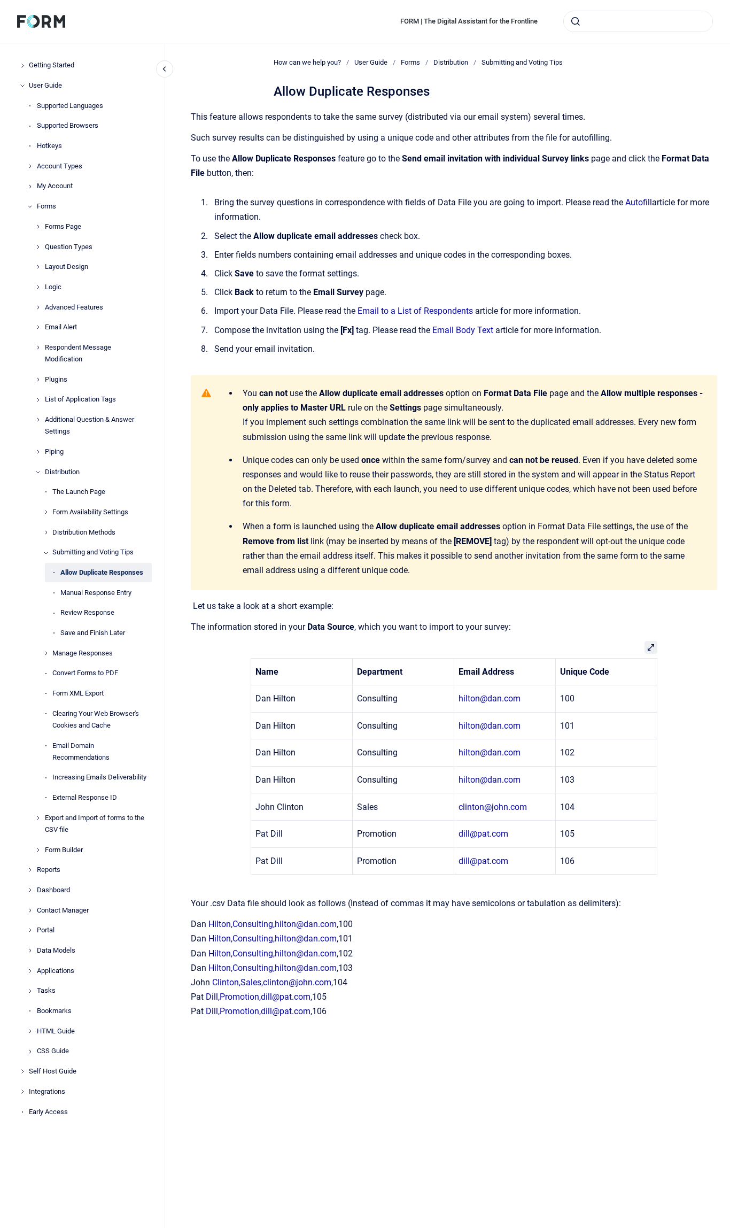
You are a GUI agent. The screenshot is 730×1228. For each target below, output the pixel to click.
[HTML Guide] (30, 1031)
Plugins (56, 379)
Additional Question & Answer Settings (89, 426)
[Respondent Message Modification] (38, 347)
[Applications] (30, 971)
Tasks (46, 991)
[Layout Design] (38, 266)
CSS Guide (53, 1051)
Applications (55, 971)
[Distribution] (38, 472)
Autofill (638, 202)
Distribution (62, 472)
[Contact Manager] (30, 910)
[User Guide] (22, 85)
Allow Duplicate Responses (101, 572)
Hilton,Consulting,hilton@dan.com (272, 924)
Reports (48, 870)
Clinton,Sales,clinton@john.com (271, 982)
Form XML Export (78, 694)
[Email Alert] (38, 327)
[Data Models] (30, 950)
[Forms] (30, 206)
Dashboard (53, 890)
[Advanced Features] (38, 307)
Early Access (48, 1112)
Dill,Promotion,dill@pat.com (258, 997)
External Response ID (84, 798)
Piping (54, 451)
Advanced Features (74, 307)
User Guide (45, 85)
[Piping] (38, 451)
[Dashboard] (30, 890)
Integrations (47, 1091)
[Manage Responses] (46, 653)
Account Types (59, 166)
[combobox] (638, 21)
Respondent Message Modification (78, 353)
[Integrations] (22, 1091)
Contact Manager (63, 910)
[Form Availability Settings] (46, 512)
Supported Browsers (67, 126)
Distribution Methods (83, 532)
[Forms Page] (38, 226)
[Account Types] (30, 166)
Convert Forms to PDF (85, 673)
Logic (53, 287)
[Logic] (38, 287)
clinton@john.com (493, 807)
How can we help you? (307, 62)
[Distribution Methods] (46, 532)
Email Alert (61, 327)
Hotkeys (49, 146)
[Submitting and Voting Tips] (46, 553)
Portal (46, 930)
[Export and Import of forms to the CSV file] (38, 818)
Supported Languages (70, 106)
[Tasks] (30, 991)
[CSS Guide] (30, 1051)
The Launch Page (78, 492)
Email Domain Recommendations (81, 751)
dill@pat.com (483, 834)
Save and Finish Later (92, 633)
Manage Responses (82, 653)
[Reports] (30, 870)
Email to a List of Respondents (415, 311)
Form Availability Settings (90, 512)
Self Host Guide (52, 1072)
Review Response (87, 613)
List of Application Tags (80, 400)
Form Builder (64, 850)
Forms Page (63, 226)
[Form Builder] (38, 850)
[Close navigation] (164, 69)
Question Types (68, 247)
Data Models (56, 950)
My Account (55, 186)
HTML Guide (56, 1031)
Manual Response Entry (95, 593)
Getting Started (51, 65)
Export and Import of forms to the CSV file (94, 823)
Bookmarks (54, 1011)
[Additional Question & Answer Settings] (38, 419)
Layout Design (66, 267)
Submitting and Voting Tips (93, 553)
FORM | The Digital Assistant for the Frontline (469, 21)
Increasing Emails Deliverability (99, 778)
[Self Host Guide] (22, 1071)
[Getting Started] (22, 65)
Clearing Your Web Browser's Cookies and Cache (95, 719)
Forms (46, 207)
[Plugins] (38, 379)
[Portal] (30, 930)
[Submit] (575, 21)
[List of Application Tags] (38, 400)
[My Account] (30, 186)
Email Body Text (462, 330)
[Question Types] (38, 247)
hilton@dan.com (490, 698)
